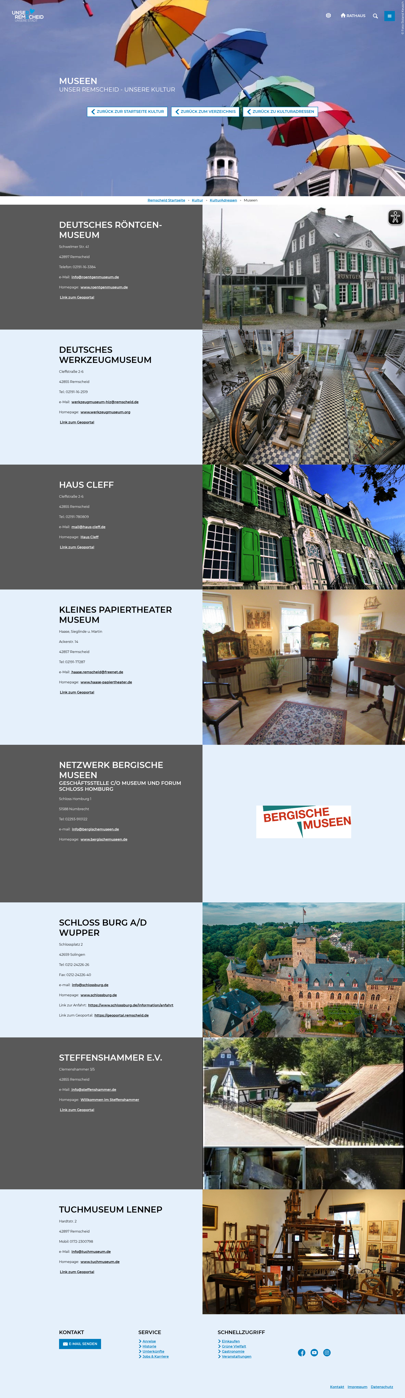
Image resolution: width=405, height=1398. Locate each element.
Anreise (149, 1341)
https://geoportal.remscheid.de (121, 1015)
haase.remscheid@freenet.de (97, 672)
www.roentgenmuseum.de (104, 287)
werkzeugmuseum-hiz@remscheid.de (105, 402)
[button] (353, 16)
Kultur (197, 200)
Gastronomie (233, 1351)
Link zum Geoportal (77, 297)
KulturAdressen (223, 200)
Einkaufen (231, 1341)
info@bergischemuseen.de (95, 829)
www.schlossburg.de (99, 995)
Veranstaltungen (236, 1357)
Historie (149, 1346)
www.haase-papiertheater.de (106, 682)
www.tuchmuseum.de (100, 1262)
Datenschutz (382, 1387)
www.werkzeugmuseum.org (105, 412)
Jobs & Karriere (156, 1357)
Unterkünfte (153, 1351)
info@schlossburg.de (90, 985)
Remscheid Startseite (166, 200)
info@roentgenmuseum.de (95, 277)
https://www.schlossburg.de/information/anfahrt (130, 1005)
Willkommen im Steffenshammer (110, 1100)
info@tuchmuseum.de (91, 1252)
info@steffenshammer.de (93, 1090)
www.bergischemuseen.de (104, 839)
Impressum (357, 1387)
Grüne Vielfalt (234, 1346)
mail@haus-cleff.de (88, 527)
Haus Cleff (90, 537)
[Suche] (375, 16)
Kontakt (337, 1387)
